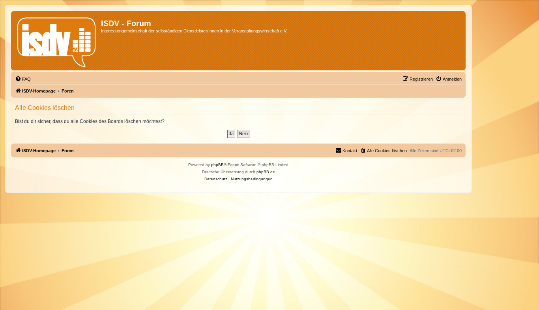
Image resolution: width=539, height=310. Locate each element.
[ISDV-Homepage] (57, 40)
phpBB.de (265, 172)
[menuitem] (23, 79)
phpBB (217, 165)
